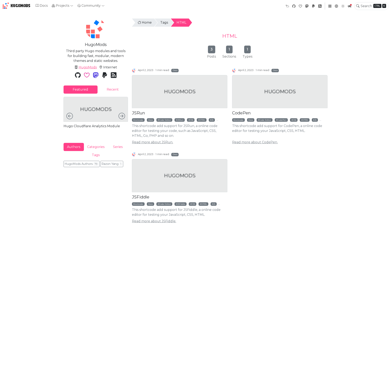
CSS (191, 120)
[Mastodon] (307, 6)
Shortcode (138, 120)
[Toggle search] (358, 6)
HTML (181, 22)
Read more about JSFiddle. (154, 221)
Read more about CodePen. (255, 142)
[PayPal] (313, 6)
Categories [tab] (95, 147)
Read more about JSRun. (152, 142)
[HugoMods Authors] (134, 70)
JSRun (138, 113)
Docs (44, 6)
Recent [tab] (113, 89)
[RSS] (320, 6)
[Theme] (343, 6)
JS (212, 120)
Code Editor (165, 120)
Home (147, 22)
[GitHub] (294, 6)
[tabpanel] (96, 116)
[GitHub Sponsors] (300, 6)
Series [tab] (118, 147)
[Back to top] (384, 373)
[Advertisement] (96, 198)
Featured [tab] (80, 89)
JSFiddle (140, 197)
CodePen (241, 113)
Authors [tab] (73, 147)
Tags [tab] (96, 155)
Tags (164, 22)
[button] (62, 6)
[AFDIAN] (287, 6)
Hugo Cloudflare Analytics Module (92, 126)
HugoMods (20, 5)
